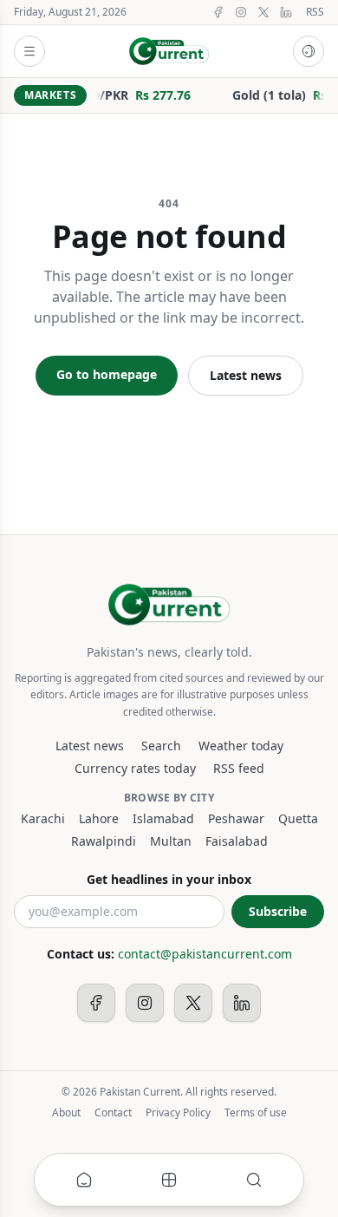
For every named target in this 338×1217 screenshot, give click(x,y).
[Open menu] (29, 51)
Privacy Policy (178, 1113)
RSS (315, 12)
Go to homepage (106, 374)
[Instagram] (241, 12)
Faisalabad (236, 841)
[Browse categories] (169, 1180)
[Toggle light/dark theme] (308, 51)
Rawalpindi (103, 841)
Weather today (240, 745)
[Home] (84, 1180)
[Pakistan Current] (169, 51)
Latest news (246, 375)
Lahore (99, 818)
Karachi (43, 818)
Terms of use (255, 1113)
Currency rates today (135, 768)
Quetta (298, 818)
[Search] (254, 1180)
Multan (171, 841)
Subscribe (278, 911)
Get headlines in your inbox (169, 879)
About (66, 1113)
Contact (113, 1113)
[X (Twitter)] (263, 12)
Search (161, 745)
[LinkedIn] (286, 12)
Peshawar (236, 818)
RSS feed (238, 768)
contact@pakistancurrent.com (205, 953)
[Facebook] (218, 12)
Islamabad (163, 818)
